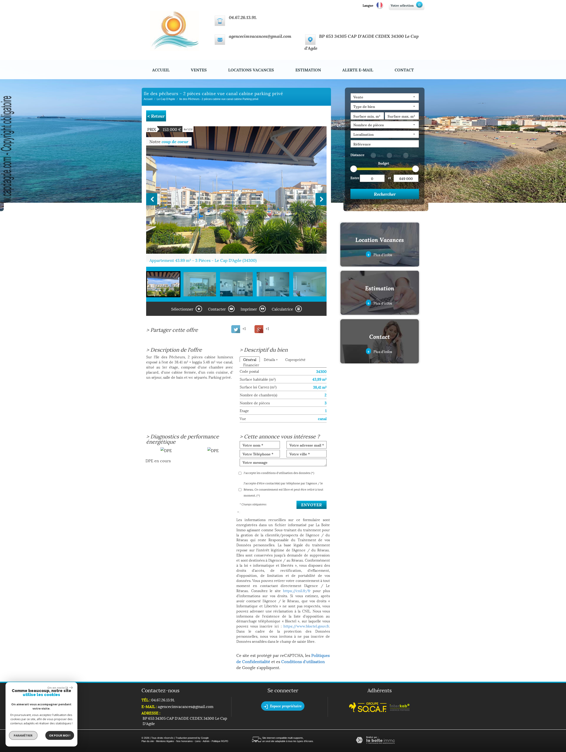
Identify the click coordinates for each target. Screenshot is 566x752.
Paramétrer (23, 735)
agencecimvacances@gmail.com (260, 36)
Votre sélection (402, 5)
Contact (404, 70)
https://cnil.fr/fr (297, 590)
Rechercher (385, 194)
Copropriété (295, 359)
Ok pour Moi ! (59, 735)
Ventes (199, 70)
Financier (251, 364)
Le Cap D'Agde (166, 99)
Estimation (308, 70)
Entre (354, 177)
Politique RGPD (220, 741)
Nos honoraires (184, 741)
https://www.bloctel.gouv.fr (306, 626)
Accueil (161, 70)
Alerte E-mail (357, 70)
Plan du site (148, 741)
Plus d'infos (379, 254)
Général (249, 359)
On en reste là (57, 688)
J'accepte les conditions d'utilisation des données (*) (279, 472)
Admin (206, 741)
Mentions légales (165, 741)
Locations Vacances (251, 70)
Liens (198, 741)
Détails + (271, 359)
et (389, 177)
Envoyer (311, 504)
